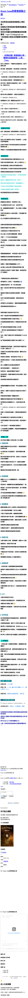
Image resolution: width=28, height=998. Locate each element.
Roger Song (3, 770)
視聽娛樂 (12, 43)
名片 (4, 49)
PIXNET (6, 976)
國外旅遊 (11, 782)
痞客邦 (11, 778)
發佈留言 (3, 797)
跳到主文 (3, 18)
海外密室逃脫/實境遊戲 (15, 783)
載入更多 (3, 789)
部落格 (5, 47)
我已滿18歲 (3, 995)
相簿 (4, 45)
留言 (15, 778)
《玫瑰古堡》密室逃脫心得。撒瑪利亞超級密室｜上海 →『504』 (14, 57)
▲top (2, 786)
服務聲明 (16, 978)
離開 (8, 995)
